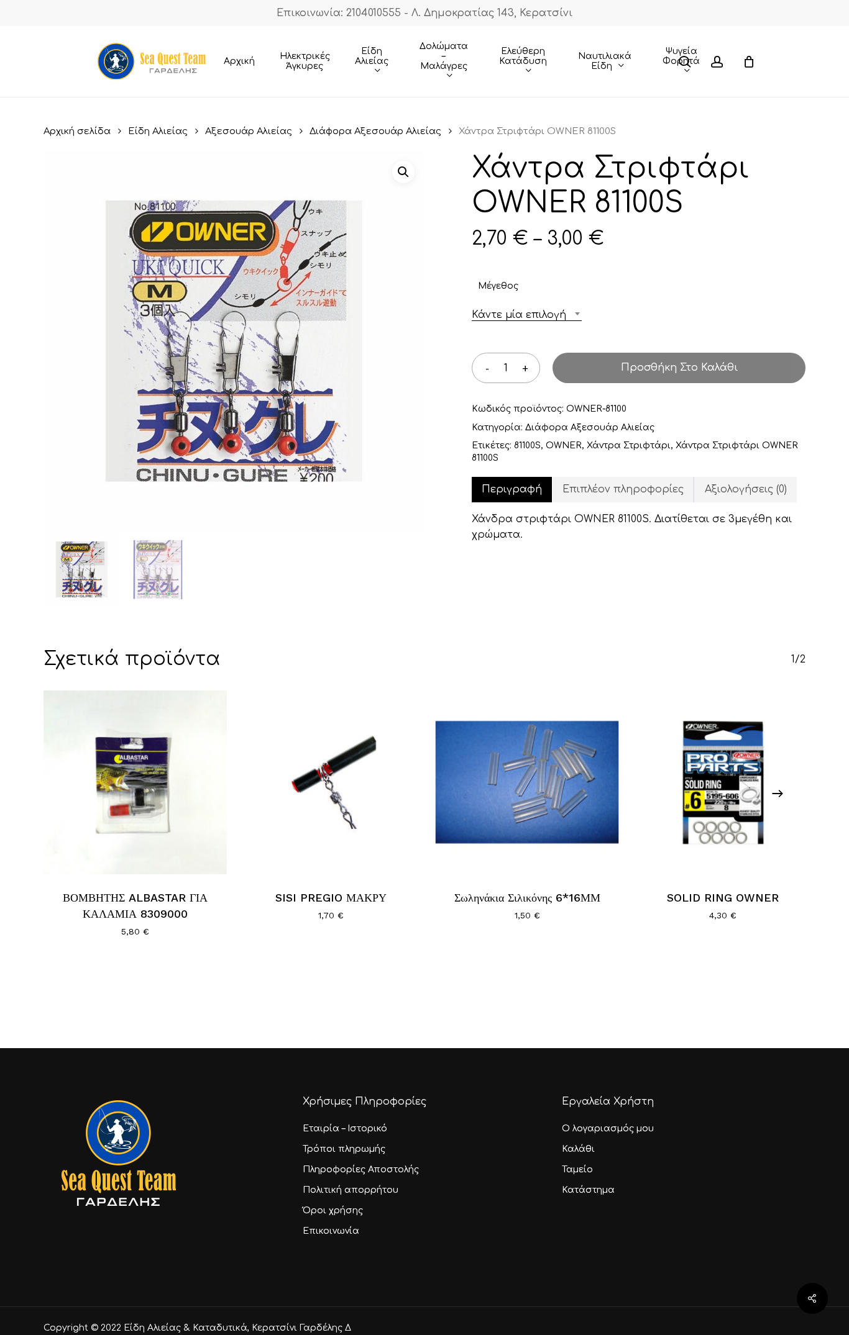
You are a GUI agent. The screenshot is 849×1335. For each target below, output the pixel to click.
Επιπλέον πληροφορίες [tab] (623, 489)
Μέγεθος (498, 286)
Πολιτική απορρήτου (350, 1190)
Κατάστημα (588, 1190)
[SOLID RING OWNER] (723, 782)
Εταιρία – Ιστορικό (345, 1128)
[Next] (777, 793)
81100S (527, 445)
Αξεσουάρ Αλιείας (248, 131)
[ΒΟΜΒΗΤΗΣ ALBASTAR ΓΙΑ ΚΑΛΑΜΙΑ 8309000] (135, 782)
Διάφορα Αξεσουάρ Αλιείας (375, 131)
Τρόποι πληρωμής (344, 1149)
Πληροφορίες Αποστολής (361, 1169)
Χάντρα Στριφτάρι (629, 445)
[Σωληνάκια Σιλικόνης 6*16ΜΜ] (527, 782)
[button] (403, 172)
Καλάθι (578, 1149)
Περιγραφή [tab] (512, 489)
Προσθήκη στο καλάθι (679, 367)
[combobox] (527, 315)
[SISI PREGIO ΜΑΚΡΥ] (331, 782)
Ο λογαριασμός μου (608, 1128)
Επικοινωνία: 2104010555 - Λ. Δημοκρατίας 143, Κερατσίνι (424, 13)
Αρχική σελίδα (77, 131)
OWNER (564, 445)
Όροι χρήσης (333, 1210)
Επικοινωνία (331, 1231)
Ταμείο (577, 1169)
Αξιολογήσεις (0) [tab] (746, 489)
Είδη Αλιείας (158, 131)
